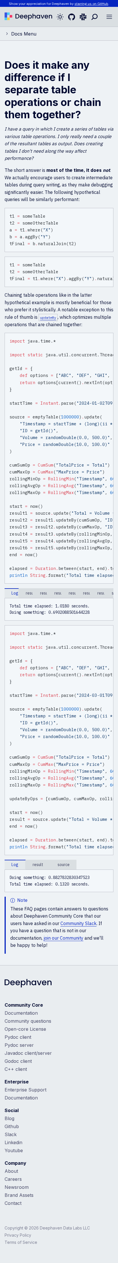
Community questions (28, 1021)
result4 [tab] (58, 593)
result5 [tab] (44, 593)
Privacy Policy (18, 1235)
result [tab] (38, 864)
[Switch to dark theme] (60, 16)
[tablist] (59, 593)
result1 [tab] (101, 593)
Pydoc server (19, 1045)
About (11, 1171)
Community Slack (78, 923)
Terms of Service (21, 1242)
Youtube (14, 1150)
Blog (9, 1118)
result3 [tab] (72, 593)
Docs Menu (23, 34)
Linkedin (13, 1142)
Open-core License (25, 1029)
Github (12, 1126)
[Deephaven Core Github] (71, 16)
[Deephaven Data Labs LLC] (28, 983)
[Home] (28, 17)
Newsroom (17, 1187)
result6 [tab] (29, 593)
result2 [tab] (87, 593)
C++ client (16, 1069)
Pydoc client (18, 1037)
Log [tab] (14, 593)
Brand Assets (19, 1195)
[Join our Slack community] (83, 16)
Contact (13, 1203)
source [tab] (64, 864)
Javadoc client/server (28, 1053)
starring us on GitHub (91, 3)
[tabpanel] (59, 609)
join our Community (63, 938)
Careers (13, 1179)
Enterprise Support (25, 1090)
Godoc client (18, 1061)
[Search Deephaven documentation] (94, 16)
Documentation (21, 1013)
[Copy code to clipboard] (108, 213)
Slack (11, 1134)
